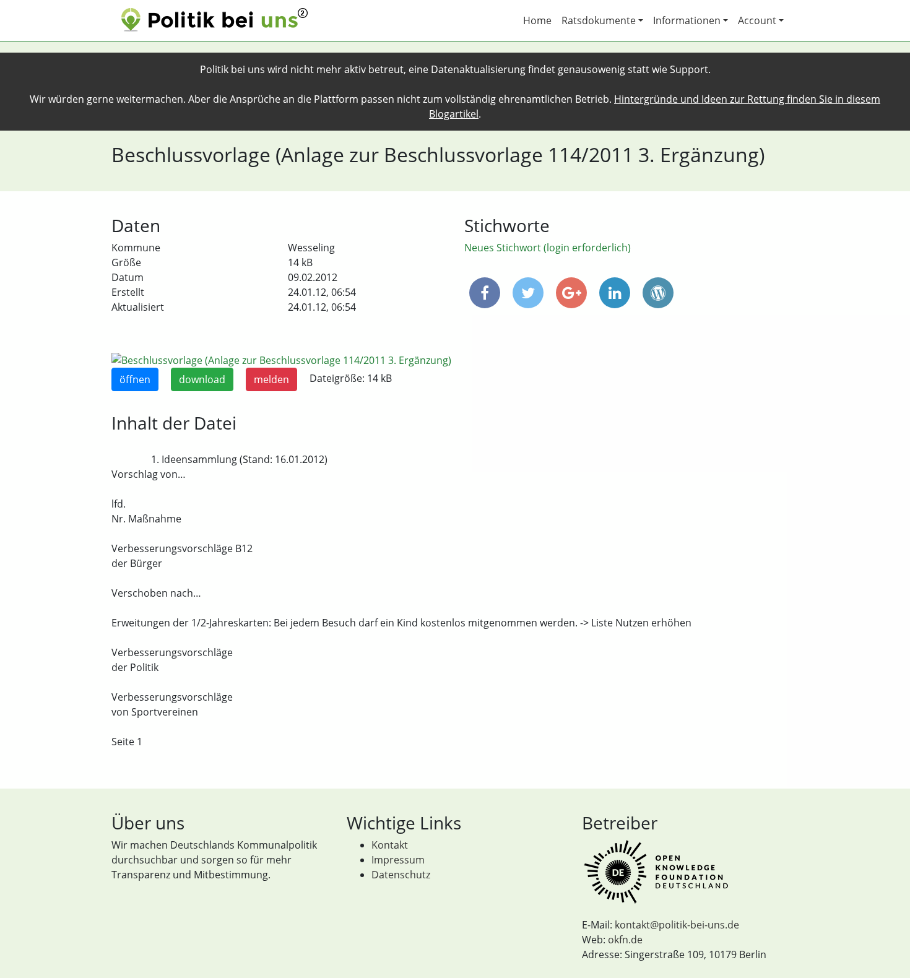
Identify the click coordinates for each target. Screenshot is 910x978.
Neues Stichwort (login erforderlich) (547, 247)
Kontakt (389, 845)
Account (757, 20)
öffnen (134, 379)
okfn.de (625, 939)
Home (537, 20)
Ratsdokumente (598, 20)
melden (271, 379)
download (202, 379)
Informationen (687, 20)
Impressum (398, 860)
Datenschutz (400, 874)
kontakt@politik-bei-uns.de (677, 925)
